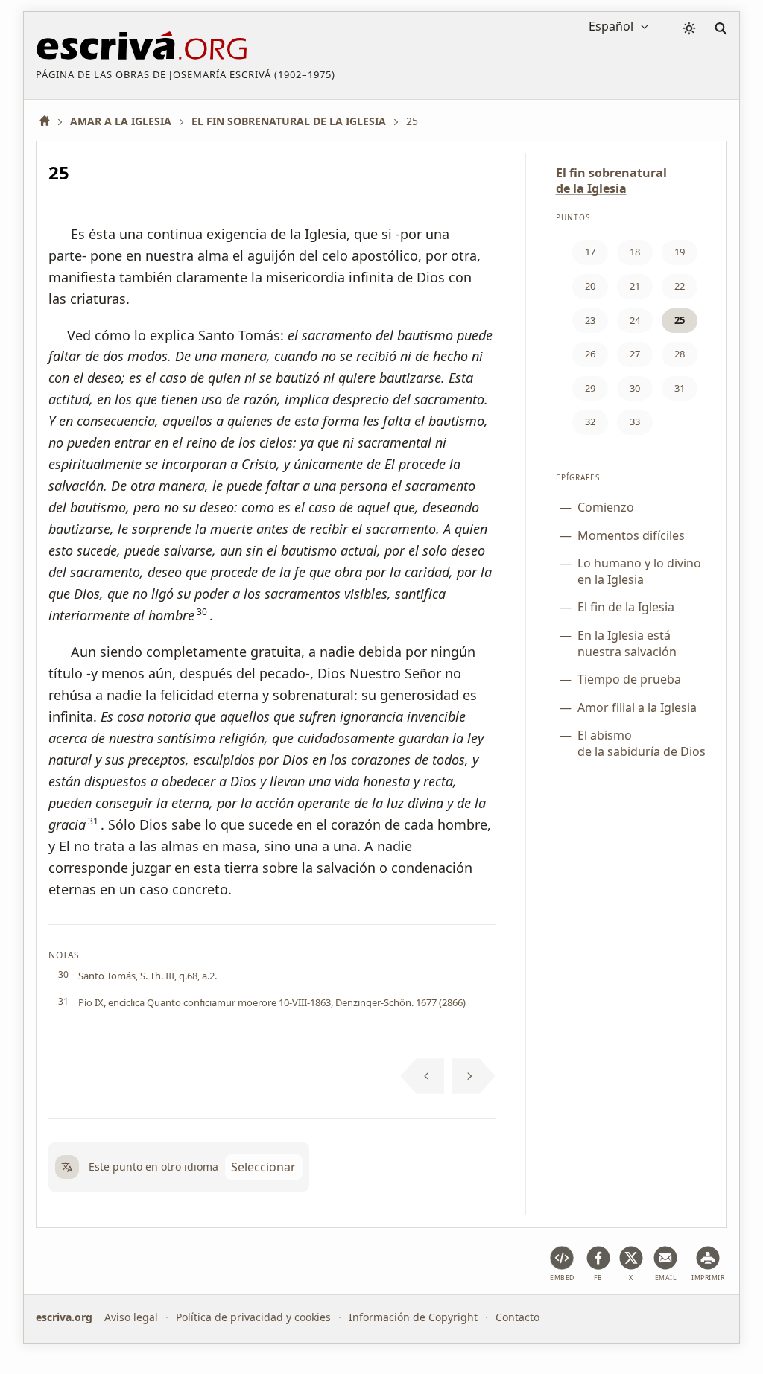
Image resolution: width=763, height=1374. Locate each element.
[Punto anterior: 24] (423, 1076)
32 (590, 421)
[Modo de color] (689, 28)
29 (590, 388)
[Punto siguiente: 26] (474, 1076)
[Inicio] (50, 121)
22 (679, 286)
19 (679, 251)
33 (635, 421)
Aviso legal (131, 1317)
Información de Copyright (413, 1317)
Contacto (517, 1317)
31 (679, 388)
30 (635, 388)
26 (590, 353)
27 (635, 353)
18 (635, 251)
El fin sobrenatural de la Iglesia (611, 181)
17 (590, 251)
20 (590, 286)
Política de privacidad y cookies (253, 1317)
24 (635, 320)
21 (635, 286)
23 (590, 320)
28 (679, 353)
